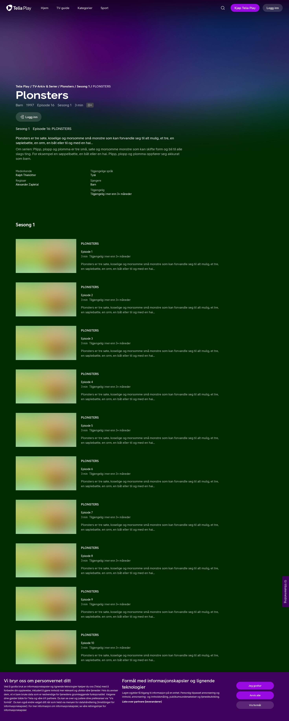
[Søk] (222, 8)
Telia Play (22, 86)
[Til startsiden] (18, 8)
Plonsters (67, 86)
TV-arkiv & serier (44, 86)
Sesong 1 (83, 86)
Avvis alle (255, 695)
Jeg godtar (255, 685)
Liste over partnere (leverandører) (142, 701)
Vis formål (255, 705)
